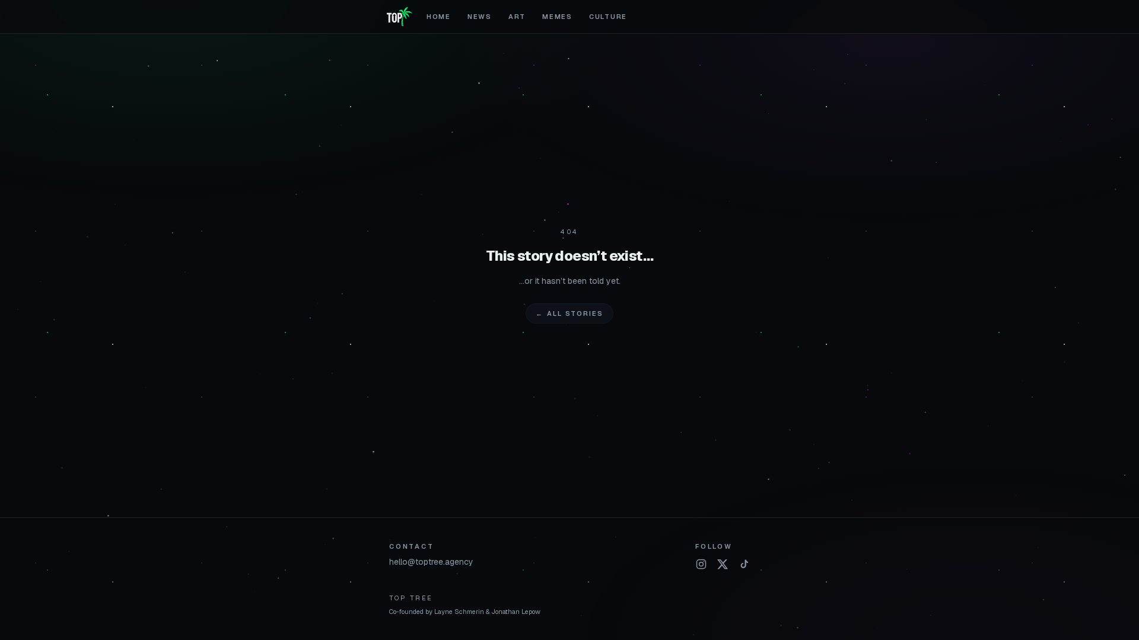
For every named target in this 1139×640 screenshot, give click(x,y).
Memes (557, 16)
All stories (570, 313)
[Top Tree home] (399, 16)
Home (439, 16)
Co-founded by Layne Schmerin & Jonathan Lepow (464, 611)
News (479, 16)
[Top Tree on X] (722, 564)
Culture (608, 16)
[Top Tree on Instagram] (701, 564)
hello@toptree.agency (431, 561)
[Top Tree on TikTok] (744, 564)
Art (517, 16)
